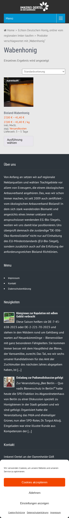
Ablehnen (34, 492)
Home (11, 30)
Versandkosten (18, 128)
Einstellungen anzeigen (34, 503)
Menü (9, 18)
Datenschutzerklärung (37, 512)
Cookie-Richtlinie (16, 512)
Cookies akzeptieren (34, 482)
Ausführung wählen (14, 141)
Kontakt (12, 283)
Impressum (55, 512)
